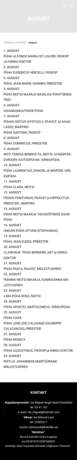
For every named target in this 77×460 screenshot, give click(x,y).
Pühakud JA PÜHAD (15, 42)
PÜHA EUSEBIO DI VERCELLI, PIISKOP (30, 72)
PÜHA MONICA (14, 339)
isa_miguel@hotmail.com (44, 412)
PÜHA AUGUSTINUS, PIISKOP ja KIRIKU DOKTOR (38, 350)
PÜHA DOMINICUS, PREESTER (25, 143)
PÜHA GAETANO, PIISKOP (22, 132)
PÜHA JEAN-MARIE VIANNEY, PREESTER (33, 83)
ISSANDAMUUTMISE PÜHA (23, 111)
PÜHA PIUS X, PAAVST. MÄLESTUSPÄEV (32, 269)
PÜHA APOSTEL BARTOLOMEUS (27, 307)
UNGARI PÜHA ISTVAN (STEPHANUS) (31, 230)
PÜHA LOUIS (13, 318)
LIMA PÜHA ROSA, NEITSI (22, 296)
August (33, 42)
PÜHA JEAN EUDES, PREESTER (26, 241)
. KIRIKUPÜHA (60, 307)
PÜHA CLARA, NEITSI (19, 187)
